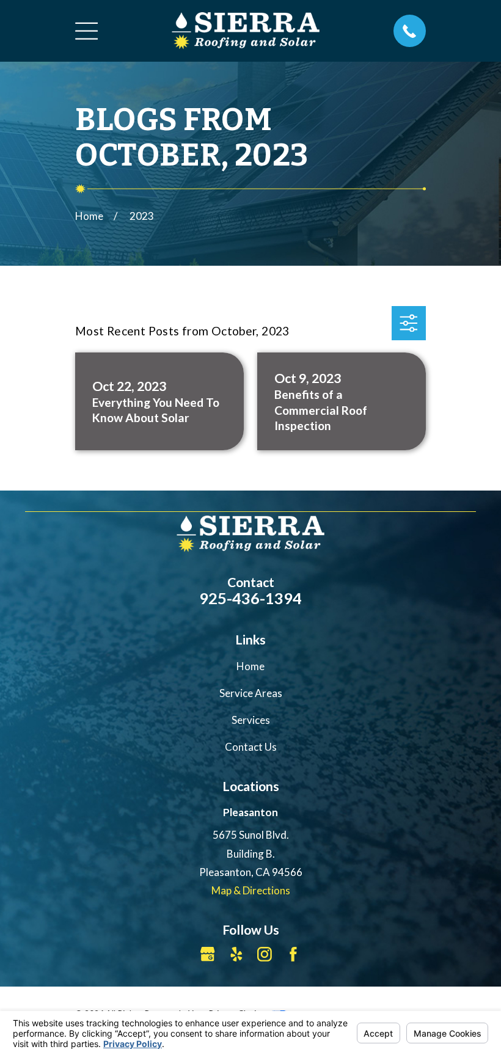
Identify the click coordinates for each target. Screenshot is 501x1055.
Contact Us (251, 746)
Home (250, 666)
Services (251, 720)
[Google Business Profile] (207, 954)
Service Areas (250, 693)
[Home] (246, 30)
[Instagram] (264, 954)
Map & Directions (250, 890)
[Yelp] (236, 954)
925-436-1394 (250, 598)
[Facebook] (293, 954)
